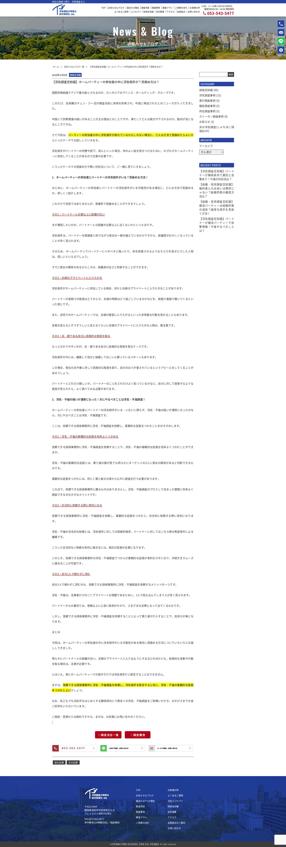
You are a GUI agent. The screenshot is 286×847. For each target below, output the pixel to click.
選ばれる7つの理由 (145, 800)
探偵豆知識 (148, 11)
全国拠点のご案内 (176, 822)
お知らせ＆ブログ (116, 7)
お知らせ (204, 122)
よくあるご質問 (121, 11)
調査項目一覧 (110, 735)
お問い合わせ (194, 11)
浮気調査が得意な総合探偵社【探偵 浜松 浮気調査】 (136, 844)
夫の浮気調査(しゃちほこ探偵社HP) (216, 129)
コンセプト (136, 11)
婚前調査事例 (207, 106)
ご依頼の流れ (181, 7)
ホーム (56, 66)
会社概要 (160, 11)
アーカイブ (206, 146)
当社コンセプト (175, 800)
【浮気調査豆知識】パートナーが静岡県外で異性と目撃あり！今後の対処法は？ (216, 175)
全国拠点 (181, 11)
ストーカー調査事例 (211, 116)
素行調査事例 (207, 100)
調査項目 (145, 7)
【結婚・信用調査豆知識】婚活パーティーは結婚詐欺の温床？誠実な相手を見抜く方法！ (216, 207)
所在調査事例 (207, 111)
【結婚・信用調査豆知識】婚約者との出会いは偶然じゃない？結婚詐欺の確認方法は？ (216, 190)
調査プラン (168, 7)
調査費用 (156, 7)
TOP (103, 7)
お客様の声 (195, 7)
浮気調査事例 (207, 95)
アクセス (171, 11)
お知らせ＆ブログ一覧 (74, 66)
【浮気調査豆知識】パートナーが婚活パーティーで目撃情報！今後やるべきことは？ (216, 225)
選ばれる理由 (133, 7)
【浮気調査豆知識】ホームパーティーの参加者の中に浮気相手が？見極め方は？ (126, 66)
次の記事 (73, 762)
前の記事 (59, 762)
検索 (231, 74)
